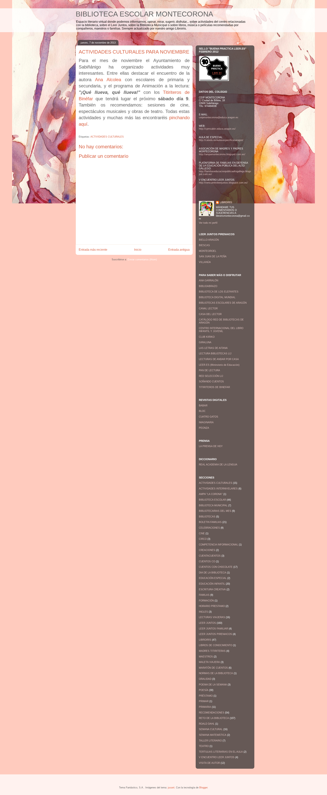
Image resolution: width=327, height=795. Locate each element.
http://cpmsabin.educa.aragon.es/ (217, 128)
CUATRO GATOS (208, 416)
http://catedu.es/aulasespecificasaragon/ (221, 140)
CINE (202, 533)
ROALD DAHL (206, 723)
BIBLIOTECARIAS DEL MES (215, 511)
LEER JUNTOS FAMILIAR (213, 628)
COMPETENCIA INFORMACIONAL (218, 544)
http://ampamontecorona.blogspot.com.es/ (222, 154)
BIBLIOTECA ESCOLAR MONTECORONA (144, 14)
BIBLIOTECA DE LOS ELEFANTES (218, 291)
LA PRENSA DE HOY (211, 446)
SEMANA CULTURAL (211, 729)
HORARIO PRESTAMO (212, 606)
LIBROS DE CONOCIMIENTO (215, 645)
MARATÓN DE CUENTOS (213, 667)
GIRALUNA (205, 342)
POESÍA (203, 690)
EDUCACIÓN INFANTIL (212, 583)
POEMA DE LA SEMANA (213, 684)
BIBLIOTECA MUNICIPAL (213, 505)
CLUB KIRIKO (207, 336)
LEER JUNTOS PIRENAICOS (215, 634)
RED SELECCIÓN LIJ (211, 376)
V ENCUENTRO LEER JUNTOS (216, 757)
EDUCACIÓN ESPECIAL (213, 578)
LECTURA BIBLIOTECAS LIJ (215, 353)
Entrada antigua (179, 249)
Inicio (137, 249)
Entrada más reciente (93, 249)
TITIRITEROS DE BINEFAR (214, 387)
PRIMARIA (205, 707)
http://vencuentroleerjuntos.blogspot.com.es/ (223, 182)
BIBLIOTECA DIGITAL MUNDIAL (217, 297)
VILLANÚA (205, 262)
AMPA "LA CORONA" (211, 494)
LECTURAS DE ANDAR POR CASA (219, 359)
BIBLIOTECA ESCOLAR (212, 499)
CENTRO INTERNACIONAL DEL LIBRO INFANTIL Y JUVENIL (221, 330)
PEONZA (204, 427)
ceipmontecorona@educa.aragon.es (218, 117)
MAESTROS (206, 656)
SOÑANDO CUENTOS (211, 381)
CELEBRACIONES (209, 527)
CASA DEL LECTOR (210, 314)
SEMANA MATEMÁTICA (212, 735)
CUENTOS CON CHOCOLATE (216, 567)
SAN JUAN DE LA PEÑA (213, 256)
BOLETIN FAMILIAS (210, 522)
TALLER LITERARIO (210, 740)
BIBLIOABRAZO (208, 286)
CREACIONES (207, 550)
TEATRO (204, 746)
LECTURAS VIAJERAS (212, 617)
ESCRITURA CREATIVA (212, 589)
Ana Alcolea (108, 79)
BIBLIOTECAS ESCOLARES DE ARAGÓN (223, 302)
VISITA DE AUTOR (209, 763)
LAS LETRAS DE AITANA (213, 348)
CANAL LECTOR (208, 308)
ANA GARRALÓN (208, 280)
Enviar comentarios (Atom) (142, 259)
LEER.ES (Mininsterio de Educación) (219, 364)
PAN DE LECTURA (209, 370)
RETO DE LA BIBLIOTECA (214, 718)
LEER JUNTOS (207, 623)
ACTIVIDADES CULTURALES (107, 136)
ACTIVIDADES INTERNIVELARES (218, 488)
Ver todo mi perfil (208, 222)
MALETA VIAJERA (209, 662)
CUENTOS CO (207, 561)
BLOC (202, 411)
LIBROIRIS (226, 202)
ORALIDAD (205, 679)
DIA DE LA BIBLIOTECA (212, 572)
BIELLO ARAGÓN (209, 239)
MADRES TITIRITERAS (212, 651)
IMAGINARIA (206, 422)
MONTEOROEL (207, 251)
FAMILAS (204, 595)
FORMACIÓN (206, 600)
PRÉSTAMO (206, 695)
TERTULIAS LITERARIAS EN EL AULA (221, 751)
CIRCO (203, 539)
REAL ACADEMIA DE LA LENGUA (218, 464)
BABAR (203, 405)
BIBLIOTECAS (207, 516)
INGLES (203, 611)
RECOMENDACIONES (211, 712)
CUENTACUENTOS (210, 555)
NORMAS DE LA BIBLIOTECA (216, 673)
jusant (171, 787)
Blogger (203, 787)
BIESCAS (204, 245)
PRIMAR (204, 701)
